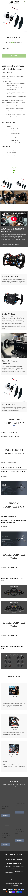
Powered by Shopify (14, 885)
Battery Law (20, 854)
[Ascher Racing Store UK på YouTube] (16, 879)
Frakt (12, 42)
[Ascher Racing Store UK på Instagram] (14, 879)
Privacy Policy (20, 857)
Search (6, 854)
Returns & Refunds (9, 857)
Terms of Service (10, 859)
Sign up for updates (14, 864)
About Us (12, 854)
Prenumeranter (19, 871)
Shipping (19, 859)
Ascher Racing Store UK (17, 883)
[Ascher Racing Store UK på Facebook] (11, 879)
